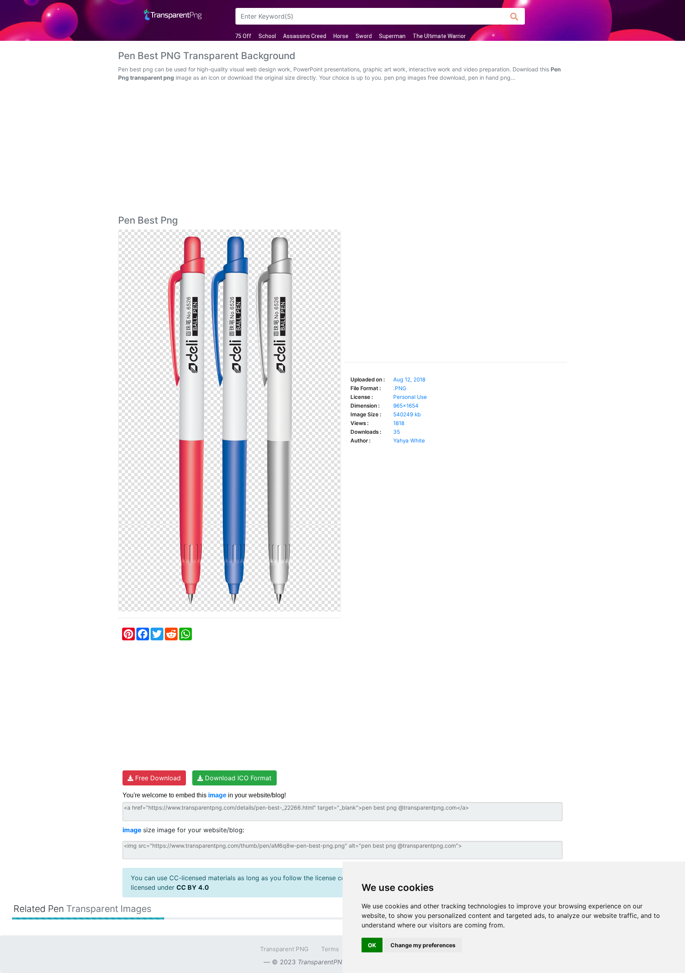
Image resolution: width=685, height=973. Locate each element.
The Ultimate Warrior (439, 36)
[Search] (514, 16)
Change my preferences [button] (422, 945)
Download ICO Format (237, 778)
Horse (340, 36)
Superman (392, 36)
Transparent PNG (284, 949)
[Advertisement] (342, 149)
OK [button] (372, 945)
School (267, 36)
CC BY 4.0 (192, 887)
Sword (364, 36)
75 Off (243, 36)
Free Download (157, 778)
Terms (330, 949)
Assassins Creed (304, 36)
